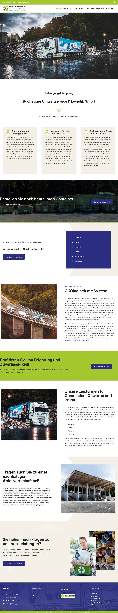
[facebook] (33, 596)
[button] (4, 609)
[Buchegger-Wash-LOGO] (68, 595)
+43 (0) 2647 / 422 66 (10, 2)
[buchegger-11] (88, 465)
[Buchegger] (29, 285)
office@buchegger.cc (23, 2)
